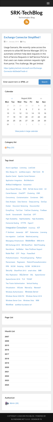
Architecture (29, 180)
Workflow (9, 304)
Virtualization (10, 287)
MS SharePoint (27, 245)
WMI (37, 300)
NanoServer (10, 249)
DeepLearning (34, 202)
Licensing (23, 168)
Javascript (19, 232)
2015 (7, 345)
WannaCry (28, 287)
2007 (7, 336)
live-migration (10, 236)
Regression (21, 262)
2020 (7, 367)
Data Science (22, 202)
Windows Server (31, 291)
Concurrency (10, 197)
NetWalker (20, 249)
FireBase (43, 210)
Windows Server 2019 (34, 296)
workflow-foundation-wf (23, 305)
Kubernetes (34, 232)
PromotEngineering (27, 258)
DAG (41, 197)
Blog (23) (10, 147)
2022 (7, 376)
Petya (23, 253)
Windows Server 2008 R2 (15, 296)
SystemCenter (40, 275)
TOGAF (29, 279)
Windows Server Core (13, 300)
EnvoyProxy (10, 210)
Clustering (31, 193)
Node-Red (10, 253)
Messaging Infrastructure (15, 241)
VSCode (20, 287)
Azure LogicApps (12, 168)
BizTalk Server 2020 (35, 189)
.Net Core (36, 171)
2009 (7, 341)
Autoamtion (27, 184)
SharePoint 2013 (20, 270)
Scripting (20, 266)
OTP (17, 253)
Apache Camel (11, 176)
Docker (8, 206)
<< (12, 98)
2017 (7, 354)
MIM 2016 (40, 241)
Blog (24, 41)
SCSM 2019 (36, 266)
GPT (34, 214)
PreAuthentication (12, 258)
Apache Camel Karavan (26, 176)
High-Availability (38, 219)
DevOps (44, 202)
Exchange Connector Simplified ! (22, 37)
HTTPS (23, 223)
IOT (38, 227)
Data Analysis (11, 202)
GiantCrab (27, 214)
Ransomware (10, 262)
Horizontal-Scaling (12, 223)
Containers (34, 197)
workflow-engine (25, 172)
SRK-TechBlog (27, 13)
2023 (7, 380)
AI (43, 171)
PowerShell (31, 253)
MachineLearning (32, 236)
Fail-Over (19, 210)
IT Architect (10, 232)
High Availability (11, 219)
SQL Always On (11, 172)
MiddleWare (30, 240)
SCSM (27, 266)
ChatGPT (22, 193)
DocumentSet (34, 206)
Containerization (22, 197)
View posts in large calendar (26, 131)
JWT (26, 232)
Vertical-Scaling (32, 283)
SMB (39, 270)
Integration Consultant (16, 227)
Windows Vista (28, 300)
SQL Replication (12, 275)
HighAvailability (24, 219)
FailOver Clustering (31, 210)
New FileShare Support (33, 249)
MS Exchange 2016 (13, 245)
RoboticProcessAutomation (36, 262)
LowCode (31, 168)
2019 (7, 363)
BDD (24, 189)
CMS (38, 193)
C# (45, 189)
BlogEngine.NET (18, 419)
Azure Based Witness (13, 189)
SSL (31, 275)
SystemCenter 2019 (13, 279)
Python (39, 257)
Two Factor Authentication (15, 283)
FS (41, 419)
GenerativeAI (17, 214)
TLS (23, 279)
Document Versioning (20, 206)
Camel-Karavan (11, 193)
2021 (7, 371)
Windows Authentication (14, 292)
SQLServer (23, 274)
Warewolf (37, 287)
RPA (7, 266)
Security (9, 270)
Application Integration (14, 180)
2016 (7, 349)
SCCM (13, 266)
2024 (7, 384)
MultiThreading (39, 245)
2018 (7, 358)
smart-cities (32, 270)
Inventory (32, 228)
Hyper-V (30, 223)
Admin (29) (14, 403)
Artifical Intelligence (13, 184)
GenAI (8, 214)
